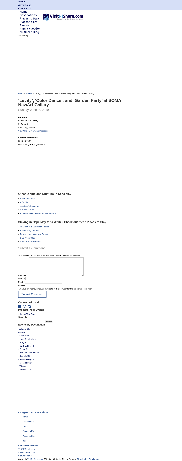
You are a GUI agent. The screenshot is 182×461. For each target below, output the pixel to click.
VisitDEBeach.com (26, 449)
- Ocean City (23, 349)
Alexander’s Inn (27, 210)
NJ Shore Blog (29, 32)
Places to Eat (28, 431)
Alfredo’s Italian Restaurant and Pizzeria (38, 213)
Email (21, 282)
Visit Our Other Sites (28, 445)
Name (21, 279)
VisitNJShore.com (35, 459)
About (21, 1)
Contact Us (24, 8)
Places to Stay (28, 436)
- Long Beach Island (27, 339)
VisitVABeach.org (26, 456)
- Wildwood (23, 366)
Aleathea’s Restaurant (30, 206)
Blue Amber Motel (28, 238)
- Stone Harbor (25, 363)
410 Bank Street (27, 198)
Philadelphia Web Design (88, 459)
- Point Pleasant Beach (28, 352)
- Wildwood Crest (26, 369)
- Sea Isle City (24, 356)
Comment (23, 275)
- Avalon (21, 332)
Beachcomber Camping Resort (34, 234)
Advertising (24, 5)
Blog (24, 441)
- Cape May (23, 335)
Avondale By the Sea (29, 230)
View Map (22, 131)
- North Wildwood (26, 346)
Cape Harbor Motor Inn (30, 241)
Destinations (28, 421)
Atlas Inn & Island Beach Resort (34, 227)
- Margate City (24, 342)
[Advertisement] (70, 65)
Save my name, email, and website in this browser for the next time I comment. (57, 289)
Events (29, 94)
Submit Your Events (28, 314)
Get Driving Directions (38, 131)
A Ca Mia (24, 202)
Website (21, 285)
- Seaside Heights (26, 359)
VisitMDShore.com (26, 452)
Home (21, 94)
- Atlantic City (24, 329)
